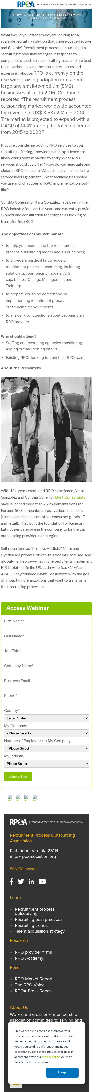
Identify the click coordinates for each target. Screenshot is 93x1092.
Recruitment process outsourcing (35, 911)
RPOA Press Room (33, 991)
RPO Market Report (34, 979)
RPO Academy (29, 958)
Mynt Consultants (70, 497)
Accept (62, 1072)
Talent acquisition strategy (40, 931)
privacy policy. (51, 1057)
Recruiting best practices (38, 919)
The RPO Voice (30, 985)
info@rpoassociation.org (33, 856)
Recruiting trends (31, 925)
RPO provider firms (33, 952)
